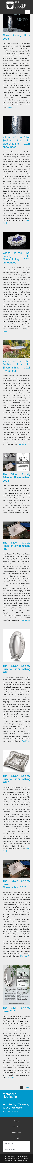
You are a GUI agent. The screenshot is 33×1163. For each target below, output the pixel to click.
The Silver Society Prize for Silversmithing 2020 (16, 779)
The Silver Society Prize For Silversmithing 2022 (16, 884)
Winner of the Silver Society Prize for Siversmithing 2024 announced (16, 257)
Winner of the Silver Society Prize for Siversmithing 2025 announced (16, 142)
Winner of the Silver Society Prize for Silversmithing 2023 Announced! (16, 365)
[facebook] (15, 1138)
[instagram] (18, 1138)
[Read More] (12, 107)
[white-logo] (16, 2)
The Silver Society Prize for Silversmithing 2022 (16, 546)
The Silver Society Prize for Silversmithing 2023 (16, 477)
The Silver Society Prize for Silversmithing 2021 (16, 669)
